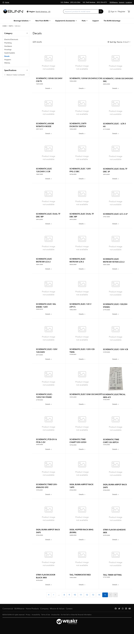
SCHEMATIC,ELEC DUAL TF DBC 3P (115, 170)
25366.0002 (73, 490)
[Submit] (101, 11)
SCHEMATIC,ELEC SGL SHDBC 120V (46, 305)
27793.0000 (106, 310)
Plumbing (8, 43)
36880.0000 (73, 535)
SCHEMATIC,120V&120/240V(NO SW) (115, 79)
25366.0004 (39, 535)
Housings (7, 50)
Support (95, 21)
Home (5, 26)
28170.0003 (39, 355)
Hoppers (7, 60)
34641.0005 (106, 264)
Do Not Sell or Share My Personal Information (76, 615)
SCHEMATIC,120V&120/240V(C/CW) (82, 78)
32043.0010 (39, 309)
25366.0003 (106, 490)
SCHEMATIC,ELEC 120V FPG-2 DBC (80, 170)
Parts (11, 26)
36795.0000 (106, 535)
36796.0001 (39, 580)
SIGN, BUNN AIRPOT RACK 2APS (115, 485)
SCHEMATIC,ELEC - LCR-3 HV (114, 125)
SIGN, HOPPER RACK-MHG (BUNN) (81, 531)
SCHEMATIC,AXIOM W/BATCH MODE (45, 124)
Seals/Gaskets (9, 53)
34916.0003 (39, 219)
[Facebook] (116, 608)
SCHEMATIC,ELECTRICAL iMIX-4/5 (114, 395)
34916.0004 (73, 219)
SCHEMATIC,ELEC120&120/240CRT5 (82, 394)
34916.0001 (106, 174)
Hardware (8, 46)
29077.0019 (39, 129)
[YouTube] (130, 608)
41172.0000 (106, 129)
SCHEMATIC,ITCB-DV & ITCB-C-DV (46, 440)
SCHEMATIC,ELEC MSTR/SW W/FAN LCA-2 (113, 260)
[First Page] (48, 595)
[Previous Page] (54, 595)
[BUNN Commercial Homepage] (13, 11)
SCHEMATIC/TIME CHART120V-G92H (78, 440)
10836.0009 (73, 129)
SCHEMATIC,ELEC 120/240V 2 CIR (44, 170)
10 (75, 595)
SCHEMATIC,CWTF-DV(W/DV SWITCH (78, 124)
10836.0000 (73, 81)
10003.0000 (73, 577)
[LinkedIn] (126, 608)
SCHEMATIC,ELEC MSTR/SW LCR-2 (78, 260)
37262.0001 (106, 399)
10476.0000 (73, 397)
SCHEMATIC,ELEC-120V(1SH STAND (44, 395)
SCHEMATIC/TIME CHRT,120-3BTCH (111, 440)
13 (93, 595)
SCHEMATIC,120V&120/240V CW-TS (48, 79)
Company (44, 608)
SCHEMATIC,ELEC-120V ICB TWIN (82, 350)
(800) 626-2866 (75, 2)
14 (99, 595)
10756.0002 (106, 444)
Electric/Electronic (11, 39)
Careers (69, 608)
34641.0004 (39, 264)
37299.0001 (73, 354)
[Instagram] (123, 608)
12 (87, 595)
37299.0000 (106, 352)
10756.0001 (39, 490)
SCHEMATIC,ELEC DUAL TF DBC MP (48, 215)
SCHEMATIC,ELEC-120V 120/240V (46, 350)
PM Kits (7, 63)
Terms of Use (45, 615)
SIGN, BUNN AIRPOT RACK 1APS (81, 485)
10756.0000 (73, 445)
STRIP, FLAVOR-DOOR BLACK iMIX (45, 576)
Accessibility (36, 615)
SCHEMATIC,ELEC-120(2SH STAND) (115, 305)
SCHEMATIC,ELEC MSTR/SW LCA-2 (44, 260)
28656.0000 (106, 84)
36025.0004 (73, 264)
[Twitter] (119, 608)
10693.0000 (39, 84)
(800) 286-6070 (102, 2)
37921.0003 (106, 216)
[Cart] (129, 11)
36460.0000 (39, 444)
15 (105, 595)
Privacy (28, 615)
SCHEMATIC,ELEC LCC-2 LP (115, 214)
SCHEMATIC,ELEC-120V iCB (115, 349)
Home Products (32, 608)
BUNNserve (19, 608)
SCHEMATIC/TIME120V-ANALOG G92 (46, 485)
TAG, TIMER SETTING (112, 575)
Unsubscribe (55, 615)
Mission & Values (57, 608)
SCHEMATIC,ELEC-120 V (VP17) (80, 305)
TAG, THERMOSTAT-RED (80, 575)
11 (81, 595)
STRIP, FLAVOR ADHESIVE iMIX (114, 531)
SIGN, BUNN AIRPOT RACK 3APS (48, 531)
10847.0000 (39, 174)
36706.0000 (73, 174)
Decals (6, 56)
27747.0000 (106, 577)
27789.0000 (39, 400)
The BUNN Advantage (112, 21)
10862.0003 (73, 309)
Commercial (8, 608)
